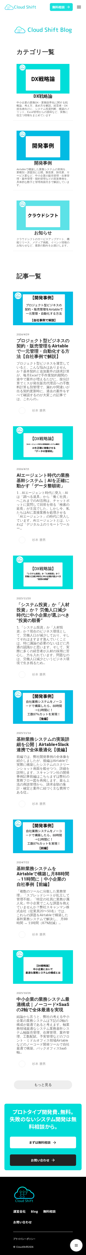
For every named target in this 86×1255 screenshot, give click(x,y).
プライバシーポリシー (24, 1239)
